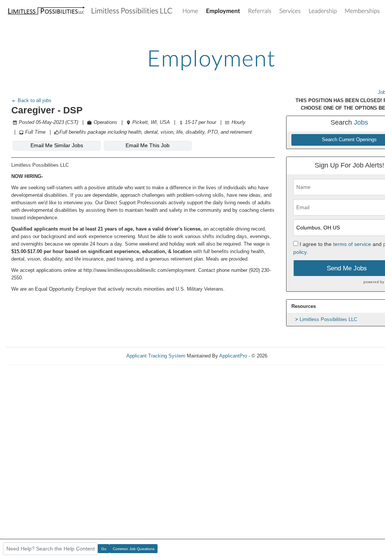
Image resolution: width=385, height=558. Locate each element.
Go (103, 549)
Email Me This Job (148, 145)
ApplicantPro (233, 356)
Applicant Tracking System (155, 356)
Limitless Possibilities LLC (328, 319)
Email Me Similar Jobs (56, 145)
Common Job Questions (134, 549)
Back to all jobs (34, 100)
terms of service (352, 244)
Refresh (289, 356)
